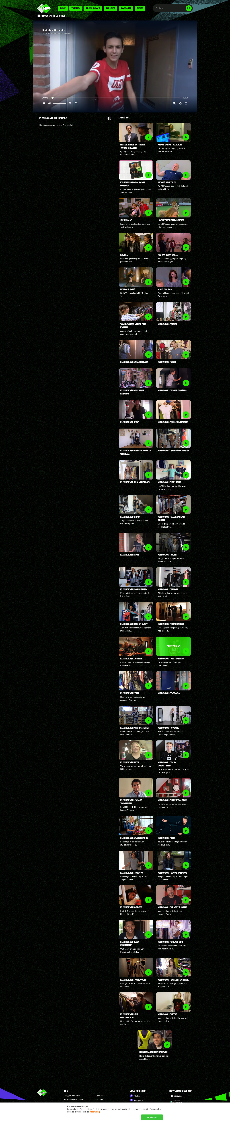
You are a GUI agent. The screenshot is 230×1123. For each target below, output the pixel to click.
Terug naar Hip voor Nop (53, 16)
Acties (140, 8)
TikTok (137, 1096)
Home (63, 8)
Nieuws (100, 1095)
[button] (115, 66)
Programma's (93, 8)
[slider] (115, 98)
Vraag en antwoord (72, 1095)
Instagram (138, 1100)
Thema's (100, 1099)
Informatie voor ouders (74, 1099)
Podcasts (126, 8)
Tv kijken (75, 8)
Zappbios (110, 8)
